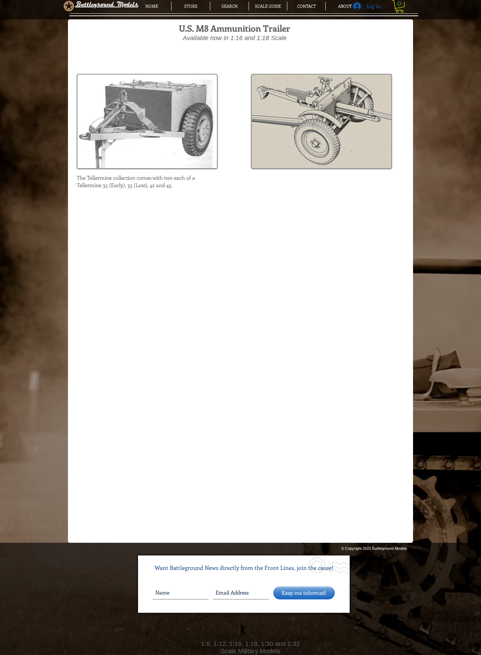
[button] (399, 6)
